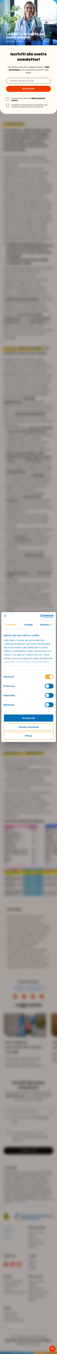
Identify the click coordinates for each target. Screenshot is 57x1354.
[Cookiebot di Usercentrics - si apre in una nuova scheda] (41, 616)
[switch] (49, 686)
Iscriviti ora (28, 89)
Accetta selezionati (29, 727)
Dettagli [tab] (28, 624)
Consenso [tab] (10, 624)
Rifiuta (28, 735)
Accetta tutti (28, 718)
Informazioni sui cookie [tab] (48, 624)
